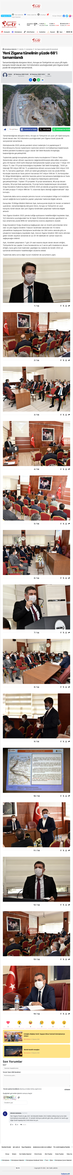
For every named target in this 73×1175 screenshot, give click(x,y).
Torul (46, 1160)
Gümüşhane (18, 32)
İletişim (59, 16)
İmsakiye (43, 15)
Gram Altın (65, 23)
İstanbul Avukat (6, 1147)
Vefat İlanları (31, 32)
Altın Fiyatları (48, 1154)
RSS (18, 1168)
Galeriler (21, 49)
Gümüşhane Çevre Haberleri (63, 1160)
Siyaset (52, 32)
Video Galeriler (32, 15)
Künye (54, 16)
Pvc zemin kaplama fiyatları (62, 1147)
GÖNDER (67, 1089)
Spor (61, 32)
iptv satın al (16, 1147)
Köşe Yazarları (16, 17)
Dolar (42, 23)
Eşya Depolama (26, 1147)
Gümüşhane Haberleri (10, 49)
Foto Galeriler (19, 15)
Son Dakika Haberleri (25, 1154)
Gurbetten (42, 32)
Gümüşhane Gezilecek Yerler (34, 1160)
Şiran (51, 1160)
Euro (51, 23)
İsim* (4, 1065)
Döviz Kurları (38, 1154)
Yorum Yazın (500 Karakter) (12, 1072)
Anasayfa (7, 32)
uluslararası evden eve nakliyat (42, 1147)
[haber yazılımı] (65, 1174)
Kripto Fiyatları (59, 1154)
